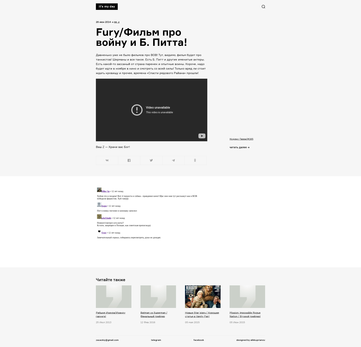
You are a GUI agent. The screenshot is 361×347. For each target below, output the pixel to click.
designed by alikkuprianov (250, 340)
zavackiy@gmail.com (107, 340)
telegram (156, 340)
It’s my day (107, 6)
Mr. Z (116, 21)
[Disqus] (151, 221)
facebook (198, 340)
